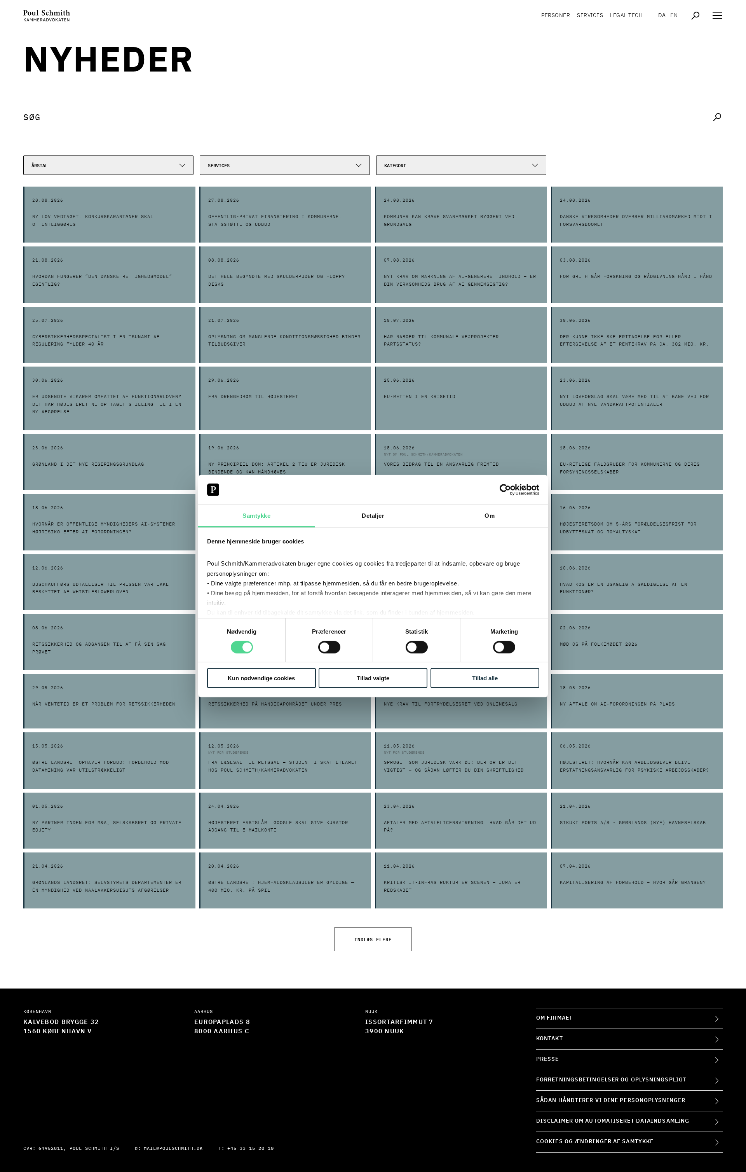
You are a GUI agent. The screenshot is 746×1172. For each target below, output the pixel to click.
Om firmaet (554, 1018)
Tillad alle (485, 678)
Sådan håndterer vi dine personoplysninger (610, 1100)
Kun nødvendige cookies (261, 678)
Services (590, 15)
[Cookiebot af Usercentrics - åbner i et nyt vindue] (505, 490)
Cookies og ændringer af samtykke (595, 1141)
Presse (547, 1059)
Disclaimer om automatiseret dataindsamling (612, 1121)
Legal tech (626, 15)
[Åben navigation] (717, 15)
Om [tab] (490, 515)
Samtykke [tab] (256, 515)
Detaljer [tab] (373, 515)
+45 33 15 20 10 (250, 1148)
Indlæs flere (373, 939)
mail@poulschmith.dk (173, 1148)
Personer (555, 15)
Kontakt (549, 1038)
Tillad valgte (373, 678)
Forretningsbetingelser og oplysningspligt (611, 1080)
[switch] (329, 647)
